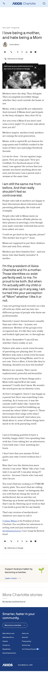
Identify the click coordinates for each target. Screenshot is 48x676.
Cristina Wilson (9, 521)
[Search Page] (44, 3)
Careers (5, 641)
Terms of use (26, 645)
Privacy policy (26, 641)
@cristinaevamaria (11, 531)
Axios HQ (25, 637)
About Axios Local (8, 633)
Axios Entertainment (9, 653)
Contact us (6, 645)
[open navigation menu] (3, 3)
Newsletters (6, 649)
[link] (5, 52)
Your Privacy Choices (29, 649)
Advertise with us (8, 637)
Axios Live (25, 633)
